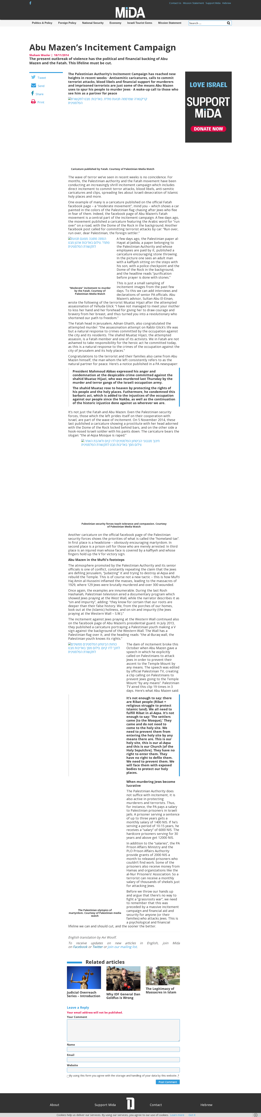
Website (72, 1065)
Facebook (80, 947)
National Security (93, 22)
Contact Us (175, 3)
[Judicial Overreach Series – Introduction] (84, 977)
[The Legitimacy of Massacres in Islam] (163, 975)
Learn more (177, 1115)
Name (71, 1044)
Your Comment (77, 1017)
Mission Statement (193, 3)
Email (70, 1055)
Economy (115, 22)
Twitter (97, 947)
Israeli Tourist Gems (139, 22)
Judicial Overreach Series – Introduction (83, 994)
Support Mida (213, 3)
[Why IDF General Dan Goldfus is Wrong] (123, 978)
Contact (156, 1105)
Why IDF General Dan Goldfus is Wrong (123, 996)
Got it (192, 1115)
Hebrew (226, 3)
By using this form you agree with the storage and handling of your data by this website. (124, 1075)
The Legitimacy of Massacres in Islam (161, 990)
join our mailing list (122, 947)
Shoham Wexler (39, 55)
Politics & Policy (42, 22)
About (54, 1105)
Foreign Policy (67, 22)
